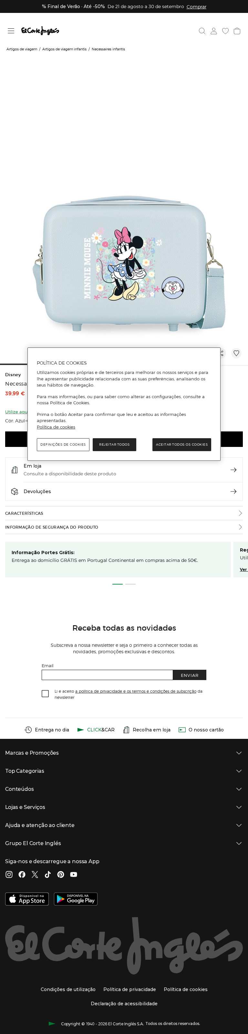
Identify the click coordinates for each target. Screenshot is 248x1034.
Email (48, 665)
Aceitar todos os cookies (182, 444)
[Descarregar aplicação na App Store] (27, 900)
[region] (124, 404)
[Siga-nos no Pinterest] (61, 875)
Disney (13, 374)
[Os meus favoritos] (225, 31)
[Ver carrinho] (237, 31)
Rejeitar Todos (114, 444)
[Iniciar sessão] (214, 31)
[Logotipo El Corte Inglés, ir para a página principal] (40, 30)
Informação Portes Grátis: (43, 552)
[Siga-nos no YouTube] (74, 875)
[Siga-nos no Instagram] (9, 875)
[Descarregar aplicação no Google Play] (76, 900)
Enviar (190, 675)
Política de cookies (56, 426)
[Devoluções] (233, 491)
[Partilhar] (221, 353)
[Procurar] (202, 31)
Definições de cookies (63, 444)
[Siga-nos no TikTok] (48, 875)
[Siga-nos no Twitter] (35, 875)
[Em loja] (233, 470)
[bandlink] (196, 6)
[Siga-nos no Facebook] (22, 875)
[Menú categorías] (11, 30)
